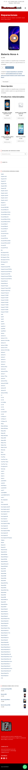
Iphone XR (3, 388)
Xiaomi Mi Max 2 (4, 556)
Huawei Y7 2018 (4, 304)
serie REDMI (4, 492)
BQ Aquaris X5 (4, 262)
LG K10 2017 (4, 411)
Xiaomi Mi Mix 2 (4, 561)
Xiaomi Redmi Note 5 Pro (6, 656)
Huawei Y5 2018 (4, 295)
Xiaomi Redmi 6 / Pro (5, 632)
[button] (25, 767)
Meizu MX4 (3, 437)
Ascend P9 (3, 245)
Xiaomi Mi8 (3, 597)
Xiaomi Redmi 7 (4, 635)
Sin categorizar (4, 499)
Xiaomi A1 (3, 545)
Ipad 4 (2, 321)
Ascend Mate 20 (4, 216)
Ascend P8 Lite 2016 (5, 240)
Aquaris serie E (4, 193)
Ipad (2, 314)
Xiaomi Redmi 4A (4, 621)
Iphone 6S (3, 369)
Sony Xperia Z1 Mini (5, 523)
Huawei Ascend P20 (5, 266)
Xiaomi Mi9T (4, 606)
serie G (2, 473)
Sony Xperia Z (4, 518)
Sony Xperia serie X (5, 509)
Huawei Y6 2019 (4, 302)
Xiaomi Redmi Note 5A (6, 659)
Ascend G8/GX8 (4, 207)
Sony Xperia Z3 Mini (5, 530)
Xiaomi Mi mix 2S (4, 564)
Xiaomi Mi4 (3, 571)
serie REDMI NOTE (5, 495)
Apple (2, 174)
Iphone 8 (3, 378)
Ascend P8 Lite (4, 238)
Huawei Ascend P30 (5, 273)
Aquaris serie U (4, 197)
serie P (2, 490)
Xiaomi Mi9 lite (4, 604)
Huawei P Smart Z (5, 292)
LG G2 (2, 397)
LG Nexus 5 (3, 418)
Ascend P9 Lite (4, 247)
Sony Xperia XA (4, 516)
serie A (2, 471)
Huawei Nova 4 (13, 71)
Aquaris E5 (3, 181)
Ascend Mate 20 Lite (5, 219)
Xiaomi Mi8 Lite (4, 599)
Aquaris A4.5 (4, 176)
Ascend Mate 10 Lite (5, 212)
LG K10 (2, 409)
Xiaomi (2, 542)
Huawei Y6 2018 (4, 300)
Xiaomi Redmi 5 (4, 625)
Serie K (2, 478)
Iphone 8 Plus (4, 380)
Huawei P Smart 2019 (6, 288)
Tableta (2, 540)
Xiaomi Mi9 (3, 602)
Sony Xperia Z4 (4, 533)
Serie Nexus (3, 485)
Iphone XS (3, 390)
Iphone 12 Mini (4, 345)
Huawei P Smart (4, 285)
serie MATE (3, 480)
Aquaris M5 (3, 188)
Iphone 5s (3, 361)
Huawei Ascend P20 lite (6, 269)
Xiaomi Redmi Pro (5, 673)
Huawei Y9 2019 (4, 312)
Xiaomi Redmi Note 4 (5, 651)
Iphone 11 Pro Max (5, 340)
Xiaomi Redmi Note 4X (6, 654)
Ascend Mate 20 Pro (5, 221)
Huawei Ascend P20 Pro (6, 271)
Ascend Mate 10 (4, 209)
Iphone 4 (3, 352)
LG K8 (2, 414)
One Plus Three (4, 461)
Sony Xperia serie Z (5, 511)
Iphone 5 (3, 357)
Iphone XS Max (4, 392)
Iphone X (3, 385)
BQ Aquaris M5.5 (5, 252)
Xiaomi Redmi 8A (4, 642)
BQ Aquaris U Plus (5, 257)
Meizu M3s (3, 430)
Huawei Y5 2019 (4, 297)
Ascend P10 (3, 231)
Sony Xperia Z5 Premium (6, 537)
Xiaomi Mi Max (4, 554)
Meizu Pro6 (3, 445)
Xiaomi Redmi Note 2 (5, 647)
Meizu (2, 423)
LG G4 (2, 404)
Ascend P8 (3, 235)
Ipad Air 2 (3, 326)
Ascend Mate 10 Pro (5, 214)
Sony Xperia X (4, 514)
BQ (2, 250)
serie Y (2, 497)
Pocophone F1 (4, 466)
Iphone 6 (3, 364)
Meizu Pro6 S (4, 447)
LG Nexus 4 (3, 416)
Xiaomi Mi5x (3, 592)
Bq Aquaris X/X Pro (5, 259)
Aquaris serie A (4, 190)
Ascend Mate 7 (4, 224)
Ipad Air (3, 323)
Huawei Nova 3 (4, 281)
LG (1, 395)
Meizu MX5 (3, 440)
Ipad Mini (3, 328)
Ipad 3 (2, 319)
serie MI (3, 483)
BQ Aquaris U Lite (5, 254)
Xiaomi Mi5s (3, 587)
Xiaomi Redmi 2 (4, 609)
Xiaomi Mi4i (3, 575)
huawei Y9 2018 (4, 309)
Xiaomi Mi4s (3, 578)
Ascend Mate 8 (4, 226)
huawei (19, 75)
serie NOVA (20, 71)
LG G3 (2, 399)
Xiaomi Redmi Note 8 (5, 666)
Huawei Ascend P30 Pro (6, 278)
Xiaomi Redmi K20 (5, 644)
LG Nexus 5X (4, 421)
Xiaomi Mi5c (3, 585)
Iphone (2, 333)
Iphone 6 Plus (4, 366)
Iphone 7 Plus (4, 376)
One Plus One (4, 459)
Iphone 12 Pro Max (5, 350)
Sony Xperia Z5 (4, 535)
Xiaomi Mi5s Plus (4, 590)
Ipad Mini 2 (3, 331)
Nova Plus (3, 454)
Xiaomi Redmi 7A (4, 637)
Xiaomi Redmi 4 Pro (5, 618)
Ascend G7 (3, 205)
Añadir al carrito (9, 67)
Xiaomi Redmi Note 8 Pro (6, 668)
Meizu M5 (3, 433)
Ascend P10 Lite (4, 233)
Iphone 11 (3, 335)
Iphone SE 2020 (4, 383)
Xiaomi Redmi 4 (4, 616)
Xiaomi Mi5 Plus (4, 583)
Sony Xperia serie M (5, 506)
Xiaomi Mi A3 (4, 552)
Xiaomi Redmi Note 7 (5, 663)
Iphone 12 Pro (4, 347)
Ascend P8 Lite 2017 (5, 243)
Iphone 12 (3, 342)
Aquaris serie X (4, 200)
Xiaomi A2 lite (4, 549)
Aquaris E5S (3, 183)
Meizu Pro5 (3, 442)
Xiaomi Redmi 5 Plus (5, 628)
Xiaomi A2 (3, 547)
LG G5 (2, 407)
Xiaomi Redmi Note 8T (6, 670)
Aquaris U (3, 202)
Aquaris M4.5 (4, 186)
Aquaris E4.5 (4, 178)
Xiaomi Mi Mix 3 (4, 566)
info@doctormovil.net (5, 752)
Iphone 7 (3, 373)
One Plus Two (4, 464)
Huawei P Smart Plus (5, 290)
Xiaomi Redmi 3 (4, 611)
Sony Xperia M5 (4, 504)
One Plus (3, 456)
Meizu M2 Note (4, 426)
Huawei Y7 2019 (4, 307)
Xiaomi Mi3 (3, 568)
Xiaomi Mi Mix (4, 559)
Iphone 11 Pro (4, 338)
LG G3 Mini (3, 402)
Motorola (3, 449)
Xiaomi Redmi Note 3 (5, 649)
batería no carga (13, 75)
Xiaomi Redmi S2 (4, 675)
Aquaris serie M (4, 195)
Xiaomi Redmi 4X (4, 623)
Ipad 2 (2, 316)
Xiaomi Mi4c (3, 573)
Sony (2, 502)
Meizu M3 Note (4, 428)
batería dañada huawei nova (12, 73)
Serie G (2, 476)
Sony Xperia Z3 (4, 528)
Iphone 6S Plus (4, 371)
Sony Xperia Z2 (4, 525)
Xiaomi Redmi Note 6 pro (6, 661)
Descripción (5, 81)
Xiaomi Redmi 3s (4, 613)
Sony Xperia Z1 (4, 521)
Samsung (3, 468)
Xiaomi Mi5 (3, 580)
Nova (2, 452)
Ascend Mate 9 (4, 228)
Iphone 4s (3, 354)
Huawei (8, 71)
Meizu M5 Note (4, 435)
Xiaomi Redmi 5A (4, 630)
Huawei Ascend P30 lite (6, 276)
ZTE (2, 678)
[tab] (5, 81)
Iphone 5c (3, 359)
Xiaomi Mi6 (3, 594)
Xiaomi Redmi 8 (4, 640)
